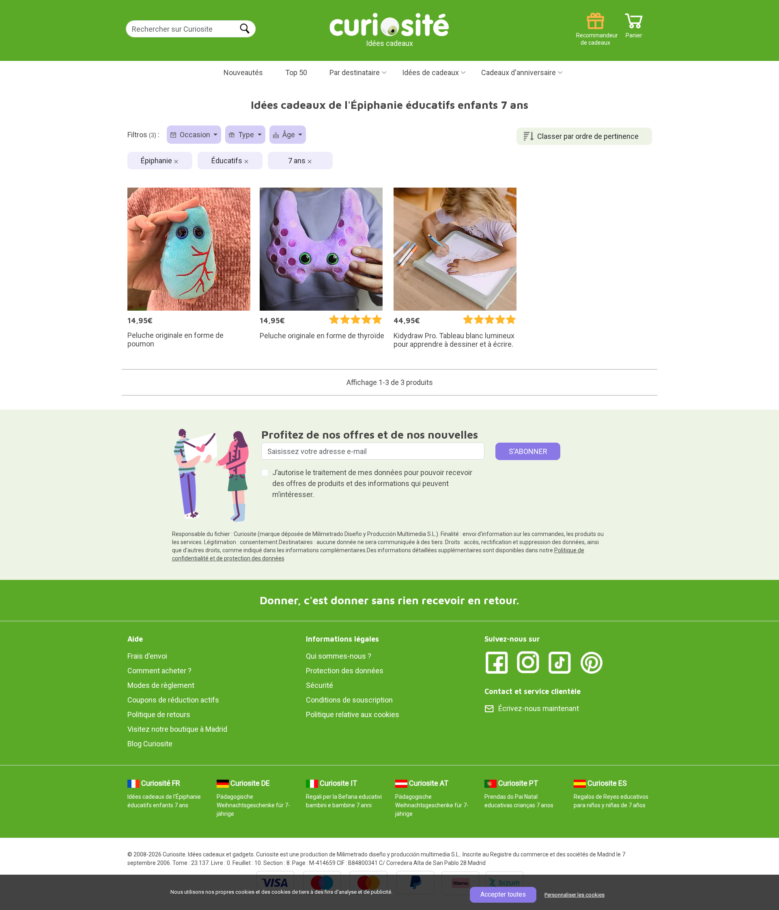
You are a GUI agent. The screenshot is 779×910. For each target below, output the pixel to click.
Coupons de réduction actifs (173, 700)
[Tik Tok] (560, 661)
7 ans (297, 160)
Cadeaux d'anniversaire (518, 72)
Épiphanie (157, 160)
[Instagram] (528, 661)
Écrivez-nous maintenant (538, 708)
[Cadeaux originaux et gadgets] (389, 24)
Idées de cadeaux (430, 72)
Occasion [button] (195, 134)
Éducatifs (227, 160)
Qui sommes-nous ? (338, 656)
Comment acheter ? (159, 670)
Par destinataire (354, 72)
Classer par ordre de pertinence (588, 136)
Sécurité (319, 685)
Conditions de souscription (349, 700)
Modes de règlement (160, 685)
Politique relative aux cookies (352, 714)
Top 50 (296, 72)
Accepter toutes (503, 894)
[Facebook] (496, 661)
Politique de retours (158, 714)
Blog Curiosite (149, 743)
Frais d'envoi (147, 656)
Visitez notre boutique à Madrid (177, 729)
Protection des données (344, 670)
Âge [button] (289, 134)
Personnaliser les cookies (574, 895)
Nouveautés (243, 72)
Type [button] (246, 134)
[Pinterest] (591, 661)
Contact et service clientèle (532, 691)
